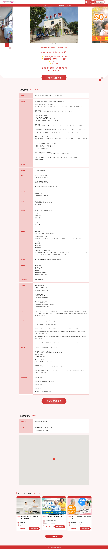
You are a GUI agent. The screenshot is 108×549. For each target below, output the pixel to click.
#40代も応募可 (41, 313)
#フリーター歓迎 (46, 312)
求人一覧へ (54, 536)
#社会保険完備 (77, 312)
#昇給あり (71, 313)
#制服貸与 (66, 313)
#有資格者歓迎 (53, 312)
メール (89, 2)
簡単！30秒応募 (34, 528)
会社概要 (69, 5)
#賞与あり (76, 313)
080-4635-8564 (100, 2)
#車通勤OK (54, 313)
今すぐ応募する (54, 77)
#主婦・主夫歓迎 (38, 312)
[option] (54, 25)
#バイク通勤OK (60, 313)
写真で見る (61, 5)
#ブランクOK (60, 312)
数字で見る (54, 5)
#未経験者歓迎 (41, 315)
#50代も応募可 (48, 313)
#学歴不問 (66, 312)
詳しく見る (22, 528)
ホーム (39, 5)
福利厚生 (46, 5)
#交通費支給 (71, 312)
